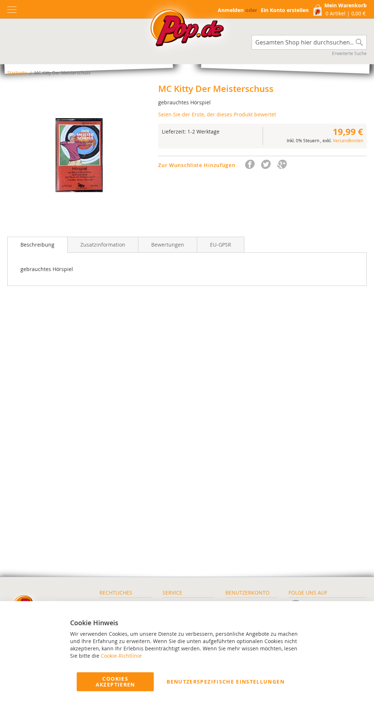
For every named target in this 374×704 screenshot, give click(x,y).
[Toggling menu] (11, 10)
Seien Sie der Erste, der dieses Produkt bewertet (217, 114)
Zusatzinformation (102, 244)
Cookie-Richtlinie (121, 655)
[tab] (37, 245)
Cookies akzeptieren (115, 681)
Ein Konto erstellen (285, 10)
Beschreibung (37, 244)
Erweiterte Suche (349, 53)
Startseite (17, 73)
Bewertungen (167, 244)
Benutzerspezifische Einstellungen (226, 681)
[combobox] (309, 42)
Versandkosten (348, 140)
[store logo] (187, 29)
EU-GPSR (220, 244)
